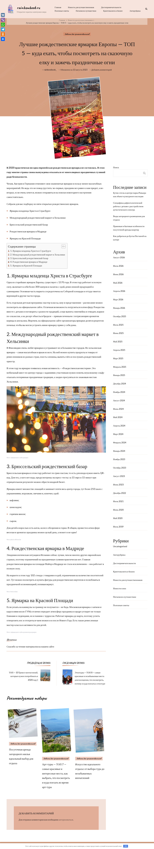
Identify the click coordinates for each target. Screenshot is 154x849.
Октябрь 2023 (119, 467)
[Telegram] (2, 29)
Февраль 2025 (119, 366)
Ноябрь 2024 (119, 392)
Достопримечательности (111, 7)
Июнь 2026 (118, 274)
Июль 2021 (118, 501)
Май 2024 (117, 417)
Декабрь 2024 (119, 383)
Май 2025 (117, 341)
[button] (62, 246)
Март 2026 (118, 299)
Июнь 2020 (118, 509)
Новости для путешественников (81, 7)
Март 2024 (118, 434)
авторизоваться (66, 819)
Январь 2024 (119, 451)
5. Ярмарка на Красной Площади (26, 265)
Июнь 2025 (118, 333)
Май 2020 (117, 518)
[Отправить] (2, 39)
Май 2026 (117, 282)
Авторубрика (135, 11)
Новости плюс (119, 588)
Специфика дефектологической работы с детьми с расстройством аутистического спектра (128, 206)
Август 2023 (119, 476)
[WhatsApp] (2, 24)
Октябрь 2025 (119, 316)
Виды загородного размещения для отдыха (129, 218)
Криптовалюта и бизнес (113, 11)
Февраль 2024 (119, 442)
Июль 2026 (118, 265)
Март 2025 (118, 358)
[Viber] (2, 19)
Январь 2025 (119, 375)
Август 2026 (119, 257)
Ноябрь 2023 (119, 459)
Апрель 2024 (119, 425)
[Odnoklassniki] (2, 34)
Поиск (116, 167)
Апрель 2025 (119, 350)
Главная (58, 7)
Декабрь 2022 (119, 493)
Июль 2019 (118, 526)
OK (125, 846)
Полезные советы (62, 11)
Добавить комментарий (101, 70)
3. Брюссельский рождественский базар (29, 258)
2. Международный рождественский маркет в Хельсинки (37, 254)
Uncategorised (120, 546)
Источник (11, 639)
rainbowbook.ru (28, 7)
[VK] (2, 15)
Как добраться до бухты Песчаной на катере (129, 238)
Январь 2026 (119, 308)
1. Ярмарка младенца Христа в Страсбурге (30, 250)
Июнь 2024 (118, 409)
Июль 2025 (118, 324)
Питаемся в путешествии (86, 11)
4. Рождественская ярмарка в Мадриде (28, 261)
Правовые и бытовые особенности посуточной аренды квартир (128, 228)
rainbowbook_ (50, 69)
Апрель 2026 (119, 291)
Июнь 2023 (118, 484)
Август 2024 (119, 400)
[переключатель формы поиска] (145, 9)
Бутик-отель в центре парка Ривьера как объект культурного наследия (129, 194)
